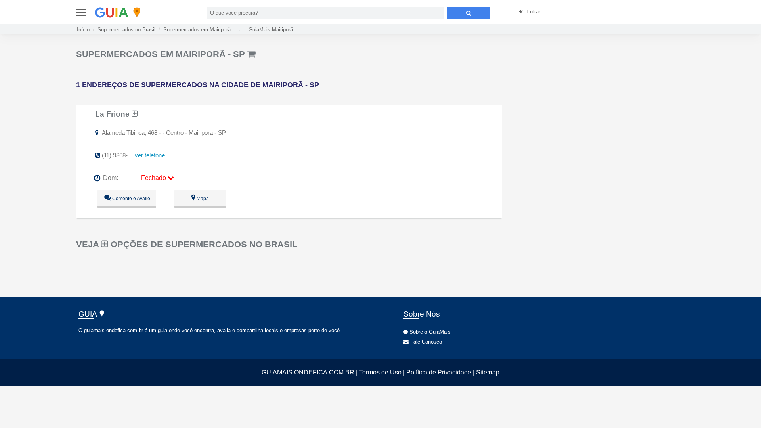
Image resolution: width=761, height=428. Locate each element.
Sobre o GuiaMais (430, 332)
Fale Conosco (426, 342)
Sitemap (487, 372)
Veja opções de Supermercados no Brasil (186, 244)
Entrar (533, 12)
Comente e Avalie (130, 198)
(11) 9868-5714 (121, 155)
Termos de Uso (380, 372)
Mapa (202, 198)
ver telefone (150, 155)
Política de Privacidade (438, 372)
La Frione (113, 113)
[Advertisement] (573, 103)
